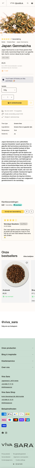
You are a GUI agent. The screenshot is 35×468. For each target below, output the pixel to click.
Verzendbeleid (6, 457)
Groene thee (11, 42)
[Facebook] (3, 433)
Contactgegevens (7, 460)
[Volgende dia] (31, 281)
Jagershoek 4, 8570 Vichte (10, 381)
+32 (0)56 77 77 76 (7, 384)
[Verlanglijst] (30, 102)
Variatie (4, 86)
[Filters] (27, 211)
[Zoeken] (28, 3)
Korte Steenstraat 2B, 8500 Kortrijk (13, 396)
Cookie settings (20, 460)
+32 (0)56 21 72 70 (7, 399)
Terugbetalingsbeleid (19, 454)
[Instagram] (6, 433)
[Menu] (3, 3)
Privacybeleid (6, 454)
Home (3, 42)
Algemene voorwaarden (21, 457)
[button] (6, 39)
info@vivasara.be (7, 387)
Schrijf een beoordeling (13, 212)
